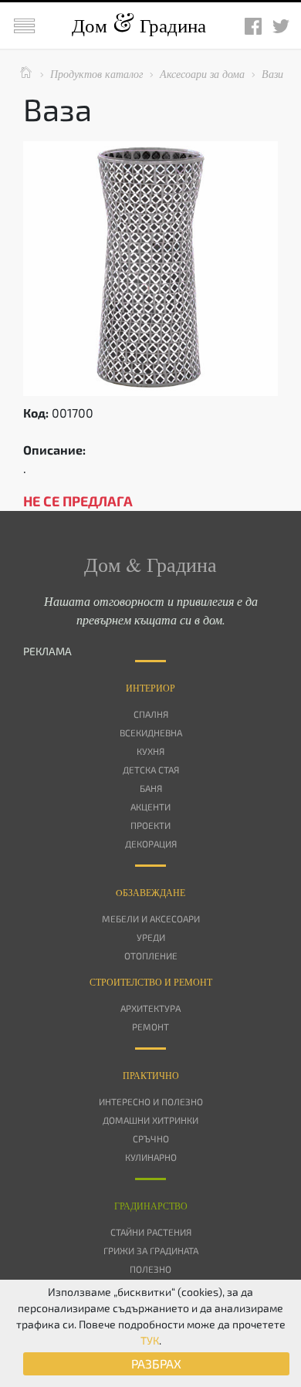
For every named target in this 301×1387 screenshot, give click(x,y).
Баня (151, 788)
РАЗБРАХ (156, 1363)
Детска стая (151, 769)
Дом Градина (139, 25)
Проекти (150, 825)
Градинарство (151, 1205)
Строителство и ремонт (151, 982)
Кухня (150, 751)
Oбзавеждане (150, 892)
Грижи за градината (150, 1250)
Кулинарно (151, 1157)
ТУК (149, 1340)
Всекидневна (151, 732)
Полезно (150, 1269)
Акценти (150, 806)
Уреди (151, 937)
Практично (151, 1075)
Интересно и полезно (151, 1101)
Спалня (151, 714)
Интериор (150, 688)
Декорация (151, 843)
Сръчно (151, 1138)
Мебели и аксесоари (151, 918)
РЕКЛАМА (47, 651)
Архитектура (150, 1008)
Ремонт (150, 1026)
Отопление (151, 955)
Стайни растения (150, 1231)
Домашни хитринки (150, 1120)
